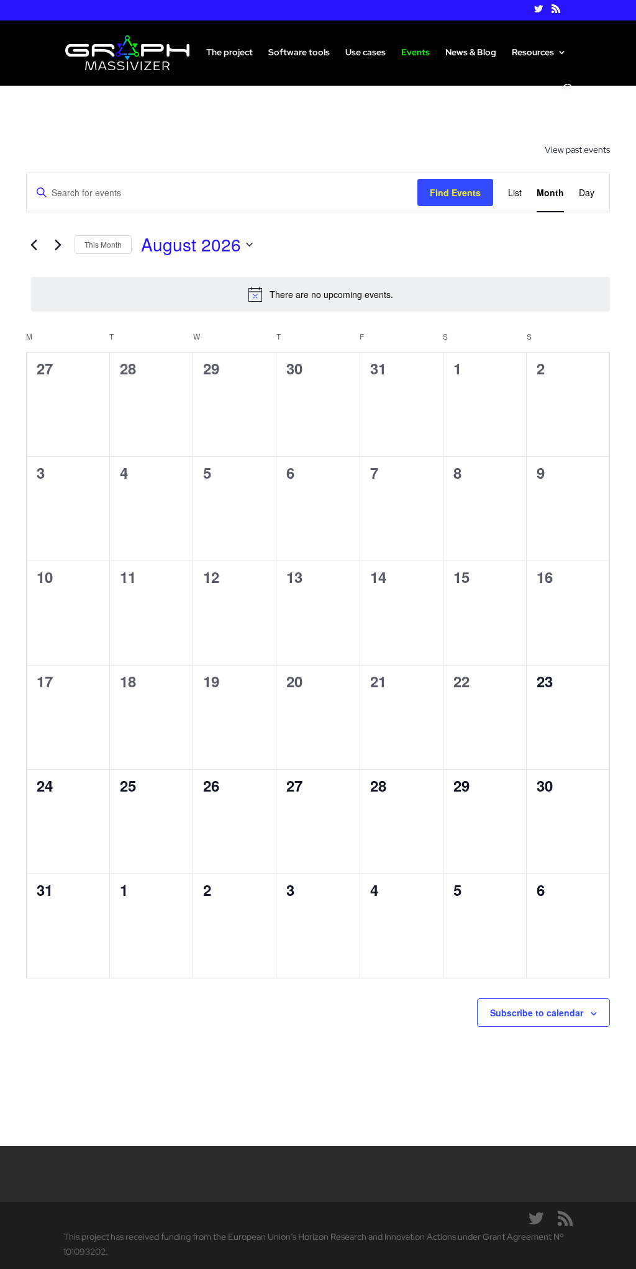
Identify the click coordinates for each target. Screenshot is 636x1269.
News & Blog (470, 53)
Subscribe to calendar (536, 1012)
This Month (103, 244)
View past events (577, 149)
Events (415, 53)
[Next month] (57, 244)
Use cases (365, 53)
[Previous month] (33, 244)
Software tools (299, 53)
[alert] (320, 294)
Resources (533, 53)
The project (229, 53)
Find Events (455, 192)
